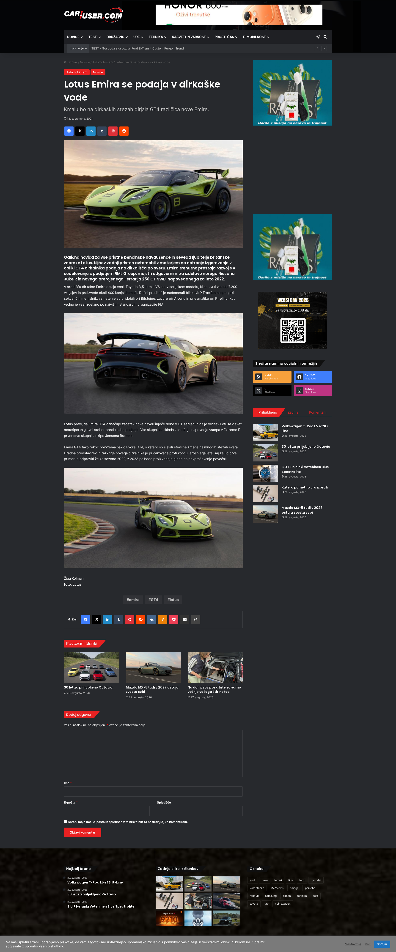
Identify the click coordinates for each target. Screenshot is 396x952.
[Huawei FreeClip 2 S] (198, 918)
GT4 (154, 599)
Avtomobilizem (102, 62)
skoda (287, 895)
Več (368, 944)
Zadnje (293, 412)
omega (294, 888)
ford (301, 880)
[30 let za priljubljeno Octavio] (91, 667)
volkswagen (283, 903)
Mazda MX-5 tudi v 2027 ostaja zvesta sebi (152, 689)
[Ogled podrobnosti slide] (292, 93)
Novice (73, 37)
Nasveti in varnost (189, 37)
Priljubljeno (267, 412)
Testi (93, 37)
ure (266, 903)
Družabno (115, 37)
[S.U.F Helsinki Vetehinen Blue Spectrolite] (265, 473)
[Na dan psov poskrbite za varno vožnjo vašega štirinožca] (215, 667)
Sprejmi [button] (382, 944)
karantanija (257, 888)
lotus (174, 599)
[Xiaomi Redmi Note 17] (169, 918)
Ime (68, 783)
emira (134, 599)
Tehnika (156, 37)
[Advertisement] (292, 169)
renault (254, 895)
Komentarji (318, 412)
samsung (271, 895)
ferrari (278, 880)
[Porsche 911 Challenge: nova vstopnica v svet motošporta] (226, 901)
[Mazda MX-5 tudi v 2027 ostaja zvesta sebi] (153, 667)
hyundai (316, 880)
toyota (254, 903)
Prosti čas (224, 37)
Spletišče (164, 802)
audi (252, 880)
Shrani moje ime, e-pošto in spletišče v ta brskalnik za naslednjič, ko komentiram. (128, 822)
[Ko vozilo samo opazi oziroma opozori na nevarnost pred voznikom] (226, 918)
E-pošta (71, 802)
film (290, 880)
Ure (136, 37)
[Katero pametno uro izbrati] (265, 493)
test (315, 895)
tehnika (302, 895)
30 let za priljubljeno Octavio (88, 687)
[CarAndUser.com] (93, 15)
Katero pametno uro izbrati (305, 487)
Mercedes (277, 888)
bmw (265, 880)
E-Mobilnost (254, 37)
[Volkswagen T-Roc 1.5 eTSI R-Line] (265, 432)
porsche (310, 888)
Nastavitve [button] (353, 944)
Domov (72, 62)
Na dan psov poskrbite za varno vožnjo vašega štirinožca (214, 689)
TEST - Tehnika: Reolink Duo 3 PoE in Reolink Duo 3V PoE (132, 48)
